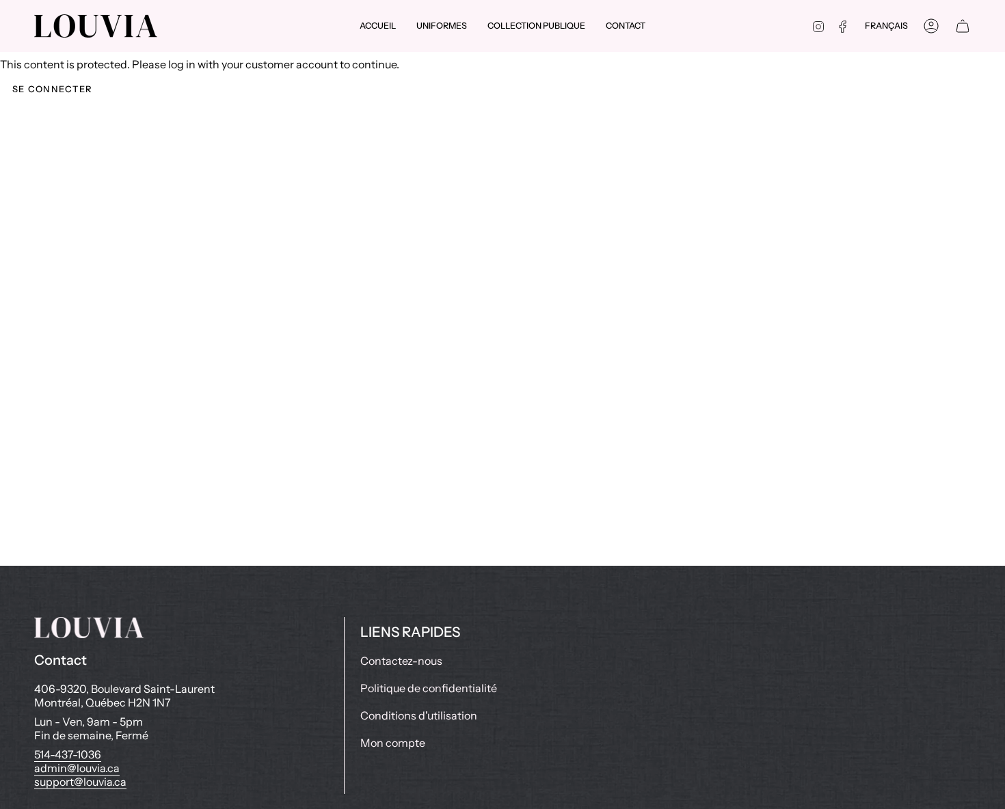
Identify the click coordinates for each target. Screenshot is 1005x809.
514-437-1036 (67, 754)
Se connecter (52, 88)
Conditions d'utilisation (418, 715)
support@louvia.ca (80, 782)
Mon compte (392, 743)
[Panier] (962, 26)
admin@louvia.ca (77, 768)
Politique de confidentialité (428, 688)
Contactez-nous (401, 661)
